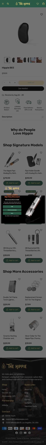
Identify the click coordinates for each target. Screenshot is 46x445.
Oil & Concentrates (12, 210)
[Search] (7, 3)
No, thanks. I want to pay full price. (12, 215)
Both (12, 213)
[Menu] (3, 3)
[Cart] (43, 3)
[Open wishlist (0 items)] (37, 3)
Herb (12, 206)
